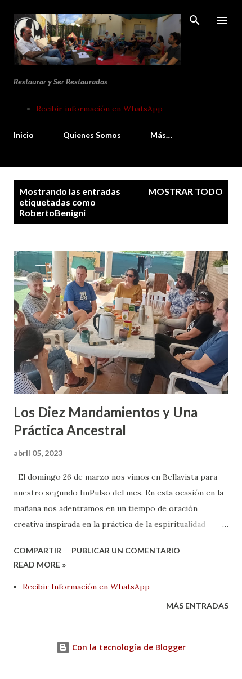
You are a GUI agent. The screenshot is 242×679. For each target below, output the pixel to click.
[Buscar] (194, 20)
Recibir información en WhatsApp (99, 109)
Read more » (40, 564)
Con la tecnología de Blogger (128, 647)
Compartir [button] (37, 550)
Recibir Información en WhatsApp (86, 587)
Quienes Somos (92, 135)
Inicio (24, 135)
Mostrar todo (185, 191)
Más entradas (197, 605)
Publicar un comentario (125, 550)
